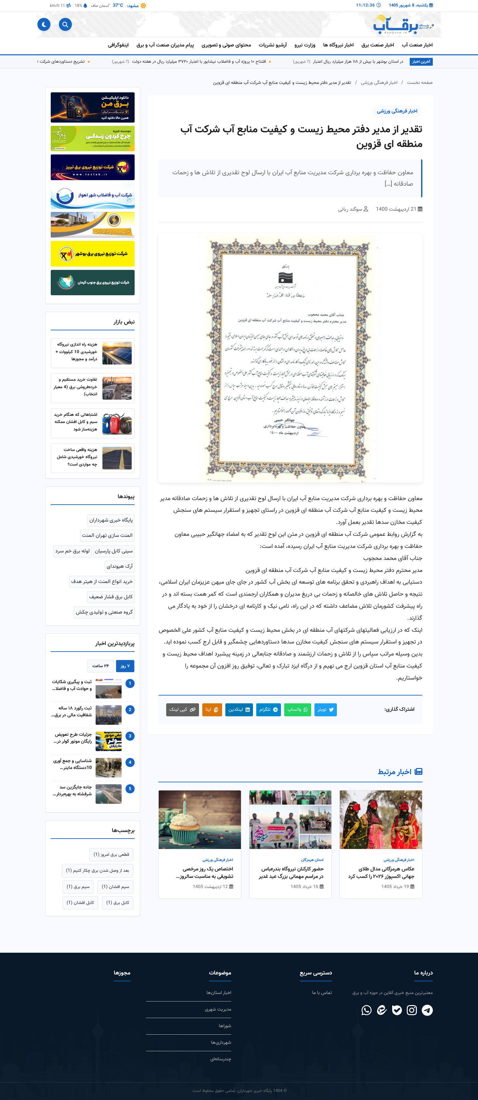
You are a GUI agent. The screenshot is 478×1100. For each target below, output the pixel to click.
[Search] (65, 24)
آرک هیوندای (120, 567)
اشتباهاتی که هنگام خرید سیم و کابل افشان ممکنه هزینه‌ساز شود (75, 422)
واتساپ (294, 709)
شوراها (225, 1026)
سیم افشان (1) (115, 886)
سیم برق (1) (78, 886)
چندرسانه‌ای (220, 1059)
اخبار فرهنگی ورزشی (379, 82)
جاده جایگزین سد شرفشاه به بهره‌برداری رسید (72, 790)
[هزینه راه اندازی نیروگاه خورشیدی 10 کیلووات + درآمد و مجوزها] (117, 353)
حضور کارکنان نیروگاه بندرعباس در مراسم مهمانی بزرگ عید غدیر (291, 873)
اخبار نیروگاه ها (338, 45)
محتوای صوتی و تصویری (226, 45)
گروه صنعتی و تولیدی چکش (104, 612)
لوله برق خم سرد (72, 551)
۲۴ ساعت (100, 666)
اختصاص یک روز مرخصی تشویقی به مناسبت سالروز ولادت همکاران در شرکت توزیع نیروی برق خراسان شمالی (202, 873)
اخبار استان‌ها (218, 993)
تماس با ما (322, 993)
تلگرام (265, 709)
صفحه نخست (420, 82)
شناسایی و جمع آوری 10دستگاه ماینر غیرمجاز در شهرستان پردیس (72, 764)
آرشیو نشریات (273, 45)
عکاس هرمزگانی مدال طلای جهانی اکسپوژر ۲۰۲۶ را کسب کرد (381, 873)
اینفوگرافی (118, 45)
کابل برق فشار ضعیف (111, 597)
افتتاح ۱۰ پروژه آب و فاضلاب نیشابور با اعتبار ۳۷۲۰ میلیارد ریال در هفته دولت (221, 61)
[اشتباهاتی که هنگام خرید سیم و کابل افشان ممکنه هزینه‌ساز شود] (117, 423)
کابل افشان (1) (80, 902)
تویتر (322, 709)
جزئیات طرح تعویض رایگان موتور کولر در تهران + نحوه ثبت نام (72, 738)
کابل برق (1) (117, 902)
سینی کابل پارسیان (114, 551)
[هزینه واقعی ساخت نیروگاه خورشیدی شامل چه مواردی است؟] (117, 458)
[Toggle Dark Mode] (43, 24)
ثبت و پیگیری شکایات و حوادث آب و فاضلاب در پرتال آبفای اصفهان (72, 685)
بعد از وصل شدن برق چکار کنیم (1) (97, 870)
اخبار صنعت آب (417, 45)
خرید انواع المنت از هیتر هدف (102, 582)
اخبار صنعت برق (378, 45)
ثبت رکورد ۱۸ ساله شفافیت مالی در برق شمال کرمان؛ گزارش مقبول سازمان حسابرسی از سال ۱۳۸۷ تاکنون (73, 711)
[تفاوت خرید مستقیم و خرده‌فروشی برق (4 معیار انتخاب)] (117, 388)
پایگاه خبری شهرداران (111, 520)
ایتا (208, 709)
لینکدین (236, 709)
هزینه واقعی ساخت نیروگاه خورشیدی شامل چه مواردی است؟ (77, 457)
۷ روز (125, 666)
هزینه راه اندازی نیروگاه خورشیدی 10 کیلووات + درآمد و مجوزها (76, 352)
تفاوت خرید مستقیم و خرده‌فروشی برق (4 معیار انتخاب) (75, 387)
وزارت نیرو (305, 45)
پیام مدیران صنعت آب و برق (165, 45)
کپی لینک (178, 709)
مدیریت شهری (218, 1009)
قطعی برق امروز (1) (111, 854)
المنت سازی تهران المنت (107, 536)
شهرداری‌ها (221, 1042)
